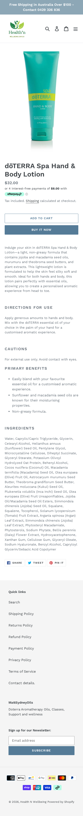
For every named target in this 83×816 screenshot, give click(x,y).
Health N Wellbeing (33, 801)
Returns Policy (21, 625)
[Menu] (75, 29)
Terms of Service (22, 671)
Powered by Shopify (60, 801)
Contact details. (22, 683)
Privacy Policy (20, 660)
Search (14, 602)
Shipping (32, 201)
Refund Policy (20, 637)
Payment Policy (21, 648)
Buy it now (41, 229)
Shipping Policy (21, 614)
